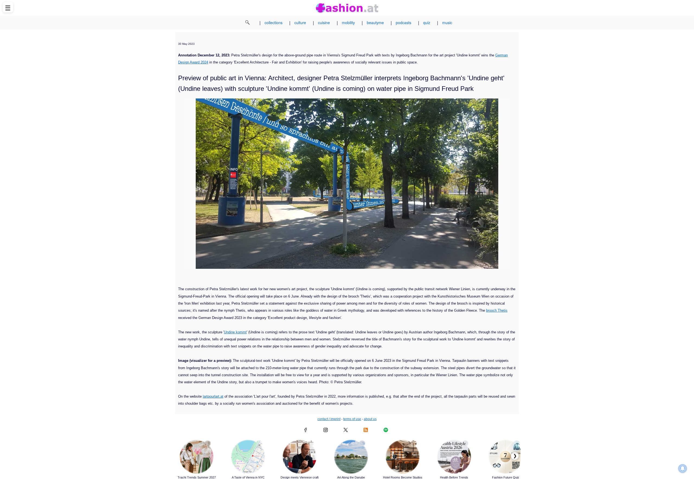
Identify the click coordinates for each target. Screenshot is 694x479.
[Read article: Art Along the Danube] (351, 456)
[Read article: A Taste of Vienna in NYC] (248, 456)
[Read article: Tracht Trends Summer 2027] (197, 456)
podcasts (403, 22)
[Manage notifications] (682, 468)
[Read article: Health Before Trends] (454, 456)
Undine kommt (235, 332)
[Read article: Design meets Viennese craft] (300, 456)
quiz (426, 22)
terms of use (352, 419)
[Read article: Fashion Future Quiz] (506, 456)
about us (370, 419)
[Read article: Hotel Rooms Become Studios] (403, 456)
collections (273, 22)
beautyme (375, 22)
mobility (348, 22)
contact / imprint (328, 419)
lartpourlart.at (213, 396)
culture (300, 22)
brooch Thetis (496, 310)
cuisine (324, 22)
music (447, 22)
